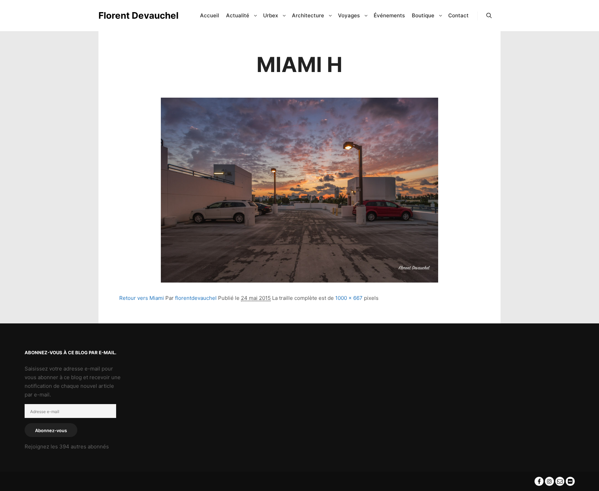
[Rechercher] (489, 15)
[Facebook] (539, 481)
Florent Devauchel (133, 15)
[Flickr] (570, 481)
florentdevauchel (196, 298)
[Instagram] (549, 481)
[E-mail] (559, 481)
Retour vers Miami (141, 298)
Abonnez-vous (51, 430)
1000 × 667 (349, 298)
